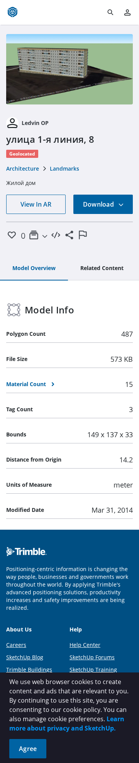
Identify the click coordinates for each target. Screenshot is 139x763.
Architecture (22, 168)
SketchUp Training (93, 669)
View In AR (35, 204)
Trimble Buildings (29, 669)
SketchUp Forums (92, 657)
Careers (16, 644)
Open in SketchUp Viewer (69, 69)
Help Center (85, 644)
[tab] (34, 269)
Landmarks (64, 168)
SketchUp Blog (24, 657)
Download (99, 204)
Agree (28, 748)
